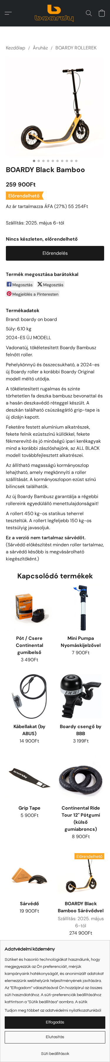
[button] (55, 13)
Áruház (40, 48)
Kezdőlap (15, 48)
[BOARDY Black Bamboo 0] (55, 107)
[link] (55, 1051)
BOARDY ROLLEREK (76, 48)
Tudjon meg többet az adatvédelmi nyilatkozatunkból (53, 1010)
